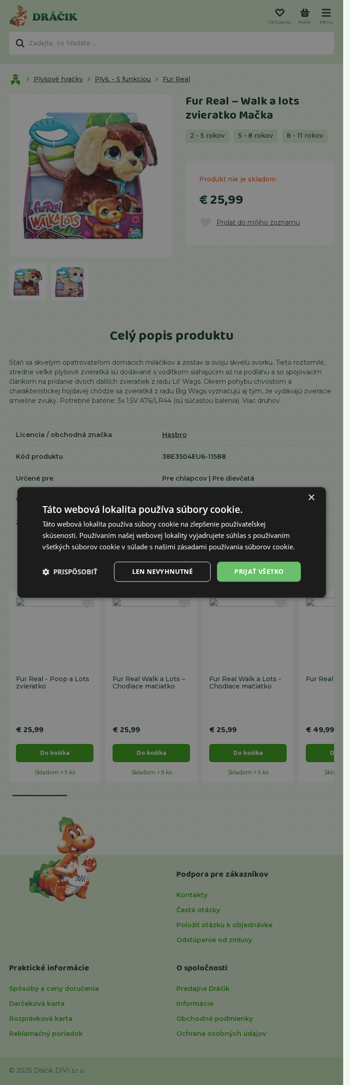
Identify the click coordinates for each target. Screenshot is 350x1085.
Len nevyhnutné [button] (162, 571)
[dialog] (171, 542)
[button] (70, 572)
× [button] (311, 497)
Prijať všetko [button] (258, 571)
